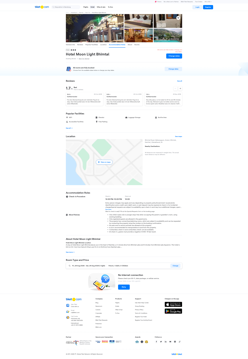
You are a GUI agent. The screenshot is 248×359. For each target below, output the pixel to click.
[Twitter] (161, 341)
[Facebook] (156, 341)
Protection (99, 324)
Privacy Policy (139, 310)
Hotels (117, 306)
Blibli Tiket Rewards (187, 2)
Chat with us (75, 306)
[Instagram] (175, 341)
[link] (197, 7)
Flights (117, 303)
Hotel (67, 12)
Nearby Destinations (152, 146)
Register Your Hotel (141, 317)
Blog (97, 303)
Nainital (81, 12)
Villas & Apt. (119, 310)
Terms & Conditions (141, 313)
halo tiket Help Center (142, 303)
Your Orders (198, 2)
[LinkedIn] (165, 341)
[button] (104, 162)
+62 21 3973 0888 (77, 325)
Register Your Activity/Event (143, 320)
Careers (98, 310)
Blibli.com (99, 327)
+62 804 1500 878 (77, 320)
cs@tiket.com (75, 312)
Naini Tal (87, 12)
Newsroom (99, 306)
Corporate (99, 313)
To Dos (117, 313)
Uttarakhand (74, 12)
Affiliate (98, 317)
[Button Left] (175, 88)
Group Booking (139, 306)
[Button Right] (180, 88)
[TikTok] (179, 341)
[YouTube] (170, 341)
